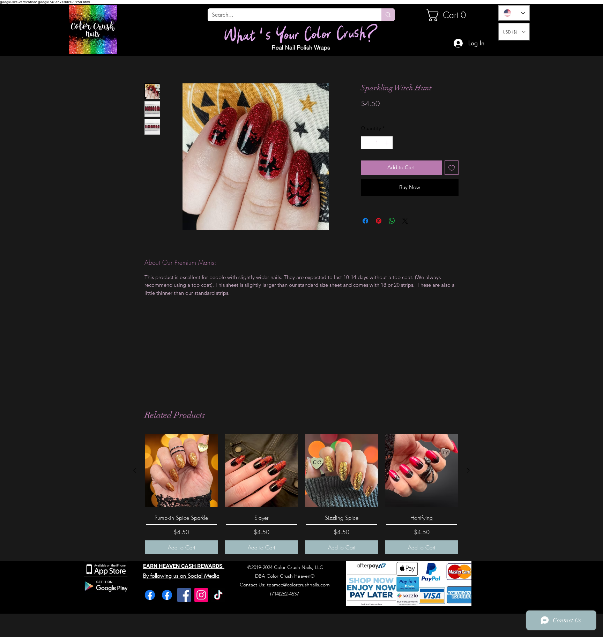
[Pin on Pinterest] (378, 221)
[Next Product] (468, 470)
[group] (301, 494)
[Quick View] (181, 470)
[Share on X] (405, 221)
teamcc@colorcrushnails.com (298, 585)
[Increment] (387, 142)
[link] (449, 15)
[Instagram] (201, 595)
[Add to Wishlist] (452, 167)
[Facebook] (150, 595)
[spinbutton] (377, 142)
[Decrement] (366, 142)
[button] (514, 31)
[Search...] (388, 14)
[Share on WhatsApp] (392, 221)
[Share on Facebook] (365, 221)
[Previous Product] (135, 470)
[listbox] (514, 31)
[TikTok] (218, 595)
